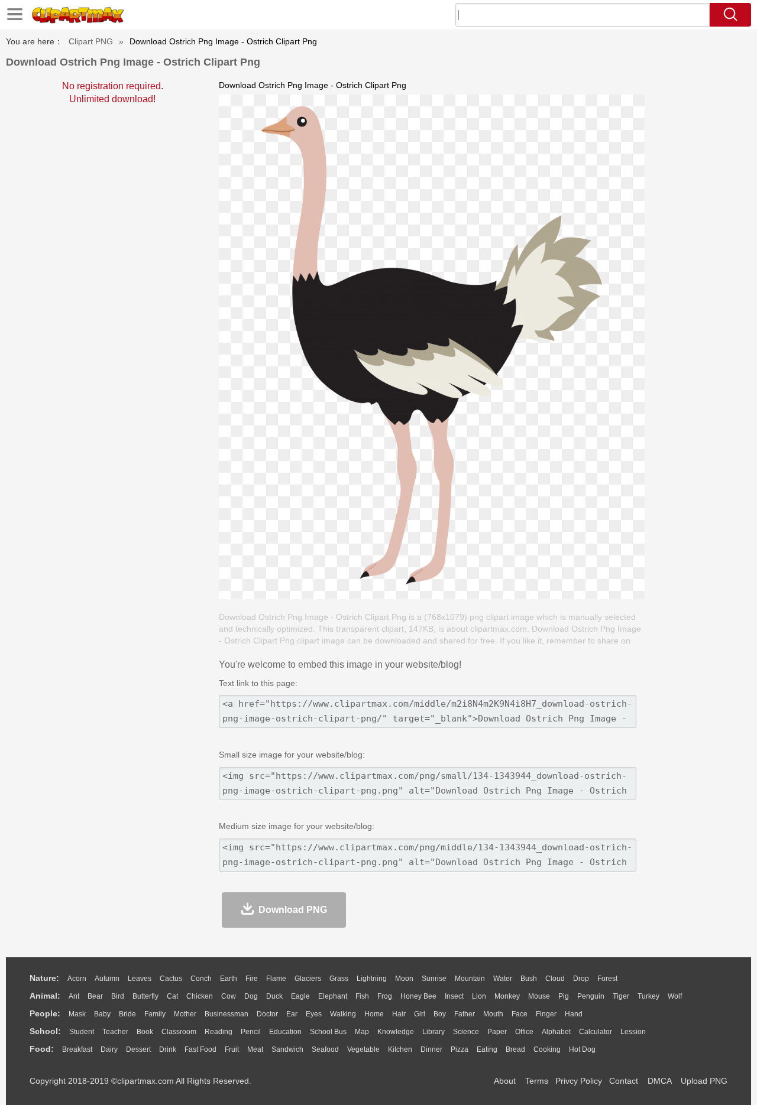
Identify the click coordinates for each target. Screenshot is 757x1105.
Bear (95, 996)
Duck (274, 996)
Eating (487, 1049)
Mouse (539, 996)
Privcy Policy (578, 1081)
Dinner (431, 1049)
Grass (338, 978)
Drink (167, 1049)
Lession (633, 1032)
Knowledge (395, 1032)
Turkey (648, 996)
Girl (419, 1014)
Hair (399, 1014)
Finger (546, 1014)
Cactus (171, 978)
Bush (528, 978)
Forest (607, 978)
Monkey (507, 996)
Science (466, 1032)
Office (524, 1032)
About (505, 1081)
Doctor (267, 1014)
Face (520, 1014)
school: (45, 1031)
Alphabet (556, 1032)
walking (343, 1014)
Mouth (493, 1014)
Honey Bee (418, 996)
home (374, 1014)
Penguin (590, 996)
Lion (479, 996)
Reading (218, 1032)
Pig (563, 996)
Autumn (107, 978)
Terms (536, 1081)
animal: (45, 995)
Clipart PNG (91, 41)
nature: (44, 978)
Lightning (372, 978)
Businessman (226, 1014)
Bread (515, 1049)
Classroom (178, 1032)
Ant (74, 996)
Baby (102, 1014)
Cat (172, 996)
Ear (291, 1014)
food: (42, 1049)
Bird (117, 996)
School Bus (328, 1032)
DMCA (659, 1081)
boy (440, 1014)
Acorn (76, 978)
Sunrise (434, 978)
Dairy (109, 1049)
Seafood (325, 1049)
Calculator (595, 1032)
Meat (255, 1049)
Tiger (621, 996)
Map (362, 1032)
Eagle (300, 996)
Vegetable (363, 1049)
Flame (276, 978)
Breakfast (77, 1049)
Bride (127, 1014)
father (464, 1014)
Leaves (139, 978)
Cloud (555, 978)
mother (185, 1014)
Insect (454, 996)
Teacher (115, 1032)
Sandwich (287, 1049)
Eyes (314, 1014)
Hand (574, 1014)
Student (81, 1032)
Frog (384, 996)
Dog (251, 996)
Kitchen (400, 1049)
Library (433, 1032)
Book (145, 1032)
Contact (623, 1081)
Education (285, 1032)
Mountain (470, 978)
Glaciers (308, 978)
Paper (497, 1032)
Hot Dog (582, 1049)
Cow (228, 996)
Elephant (332, 996)
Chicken (199, 996)
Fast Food (200, 1049)
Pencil (251, 1032)
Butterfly (145, 996)
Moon (404, 978)
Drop (581, 978)
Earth (228, 978)
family (155, 1014)
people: (45, 1013)
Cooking (547, 1049)
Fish (362, 996)
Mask (77, 1014)
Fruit (232, 1049)
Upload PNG (704, 1081)
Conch (201, 978)
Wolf (675, 996)
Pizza (459, 1049)
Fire (251, 978)
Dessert (138, 1049)
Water (502, 978)
